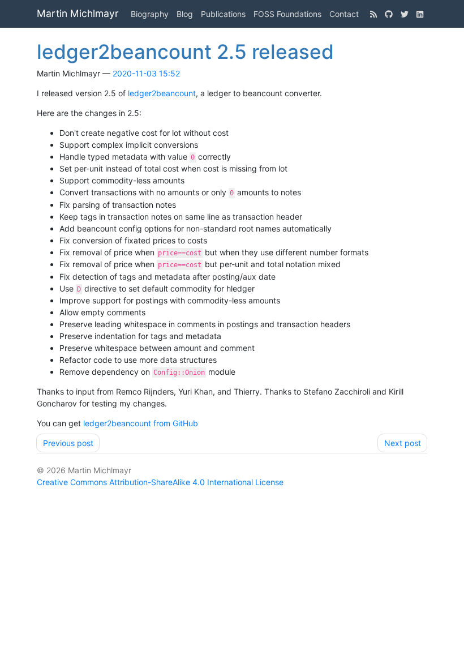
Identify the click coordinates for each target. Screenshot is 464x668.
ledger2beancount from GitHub (140, 423)
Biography (150, 14)
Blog (185, 14)
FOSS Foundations (287, 14)
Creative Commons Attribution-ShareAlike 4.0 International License (160, 482)
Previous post (68, 443)
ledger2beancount (162, 93)
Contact (344, 14)
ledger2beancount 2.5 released (185, 51)
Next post (402, 443)
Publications (223, 14)
